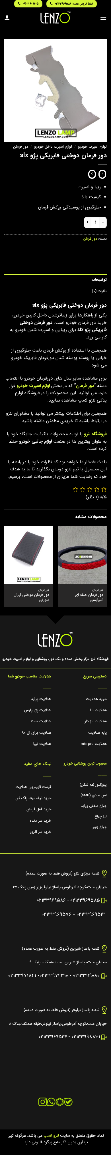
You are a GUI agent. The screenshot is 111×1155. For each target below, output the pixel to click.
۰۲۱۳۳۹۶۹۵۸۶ (51, 900)
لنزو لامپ (50, 1135)
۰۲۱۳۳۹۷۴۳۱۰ (54, 976)
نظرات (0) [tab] (99, 291)
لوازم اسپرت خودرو (92, 147)
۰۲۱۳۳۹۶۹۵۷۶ (56, 915)
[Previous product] (92, 174)
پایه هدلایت (97, 733)
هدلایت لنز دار (96, 721)
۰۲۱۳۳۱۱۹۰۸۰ (86, 976)
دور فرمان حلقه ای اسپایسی (89, 597)
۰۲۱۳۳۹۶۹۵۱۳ (91, 915)
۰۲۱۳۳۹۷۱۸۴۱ (22, 976)
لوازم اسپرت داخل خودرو (53, 147)
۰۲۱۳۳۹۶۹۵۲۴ (52, 1037)
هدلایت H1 (98, 710)
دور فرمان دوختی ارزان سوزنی (31, 597)
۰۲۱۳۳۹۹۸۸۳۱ (85, 1037)
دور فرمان (20, 147)
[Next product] (102, 174)
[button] (103, 18)
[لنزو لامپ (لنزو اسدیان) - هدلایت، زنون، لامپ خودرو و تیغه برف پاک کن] (55, 17)
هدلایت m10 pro (94, 744)
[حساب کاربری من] (7, 17)
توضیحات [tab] (99, 280)
